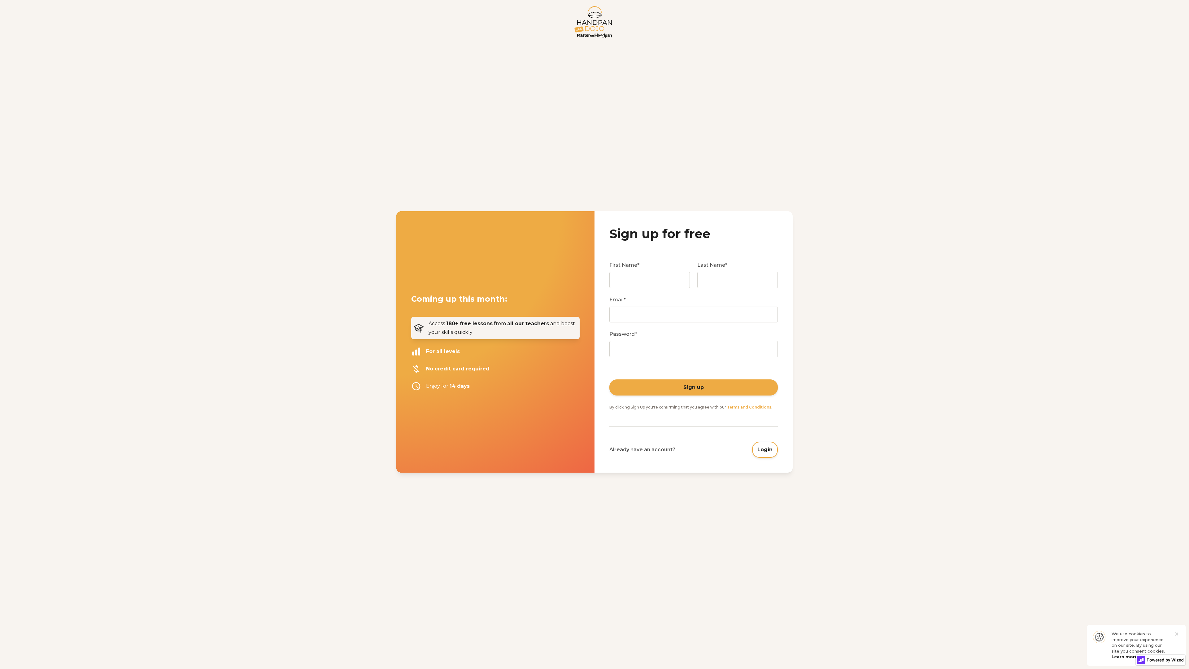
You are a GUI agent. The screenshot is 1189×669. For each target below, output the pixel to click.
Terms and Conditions (749, 407)
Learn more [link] (1125, 656)
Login (765, 450)
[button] (1177, 634)
